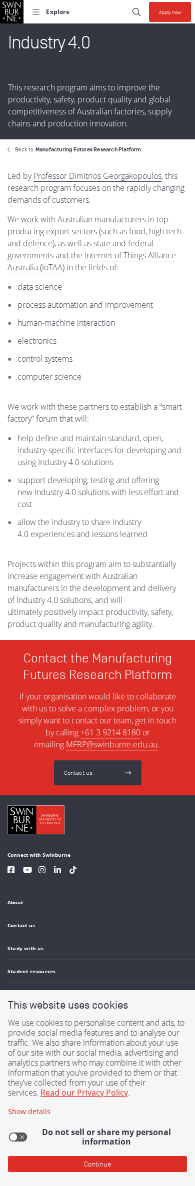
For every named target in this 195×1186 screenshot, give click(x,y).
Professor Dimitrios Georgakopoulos (98, 175)
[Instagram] (42, 871)
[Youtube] (27, 871)
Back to (78, 149)
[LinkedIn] (57, 871)
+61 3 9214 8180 (110, 732)
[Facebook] (11, 871)
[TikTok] (73, 871)
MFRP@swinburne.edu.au (112, 744)
